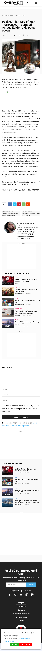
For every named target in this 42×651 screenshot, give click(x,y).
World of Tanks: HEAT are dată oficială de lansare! (25, 470)
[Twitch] (26, 595)
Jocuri (17, 277)
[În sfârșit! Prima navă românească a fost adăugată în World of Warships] (7, 502)
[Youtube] (21, 595)
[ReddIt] (28, 35)
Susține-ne (21, 610)
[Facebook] (10, 35)
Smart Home (18, 309)
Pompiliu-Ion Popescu (20, 293)
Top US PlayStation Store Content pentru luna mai (31, 214)
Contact (21, 620)
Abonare (31, 584)
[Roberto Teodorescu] (10, 231)
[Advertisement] (21, 256)
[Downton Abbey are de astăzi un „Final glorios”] (8, 291)
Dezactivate (25, 644)
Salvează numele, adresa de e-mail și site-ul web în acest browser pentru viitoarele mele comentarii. (20, 408)
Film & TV (17, 287)
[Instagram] (15, 595)
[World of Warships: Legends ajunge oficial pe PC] (8, 323)
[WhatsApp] (23, 35)
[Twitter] (15, 35)
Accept (14, 644)
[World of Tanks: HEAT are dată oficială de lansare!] (8, 280)
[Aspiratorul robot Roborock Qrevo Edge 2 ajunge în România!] (8, 312)
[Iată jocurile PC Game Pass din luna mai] (8, 302)
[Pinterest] (19, 35)
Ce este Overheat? (21, 606)
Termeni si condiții (22, 617)
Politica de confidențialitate (21, 613)
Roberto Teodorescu (8, 15)
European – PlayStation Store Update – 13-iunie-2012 (10, 214)
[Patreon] (32, 595)
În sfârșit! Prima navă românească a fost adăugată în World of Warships (27, 501)
